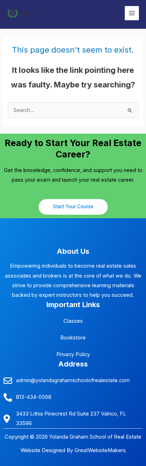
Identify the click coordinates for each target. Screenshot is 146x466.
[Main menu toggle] (132, 13)
